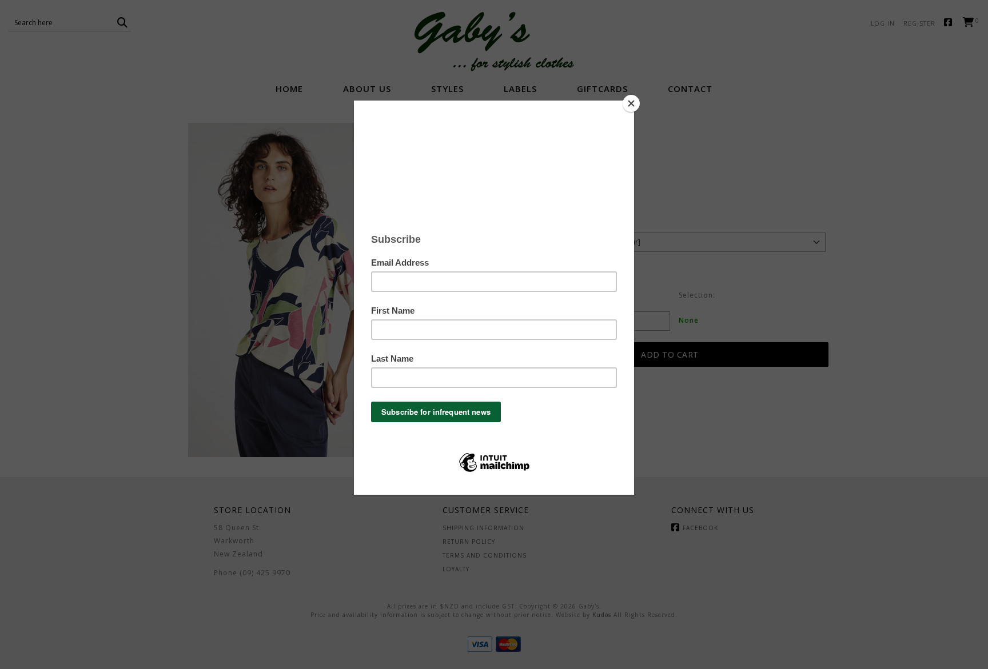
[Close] (631, 103)
